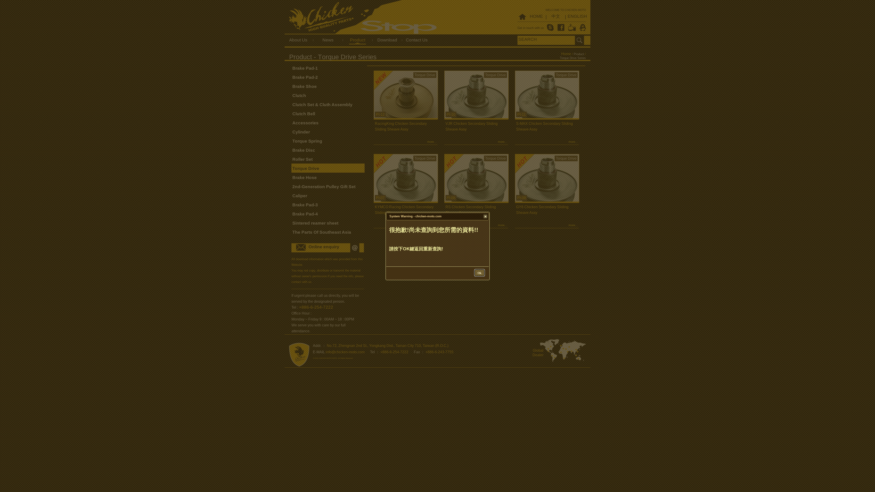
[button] (485, 216)
